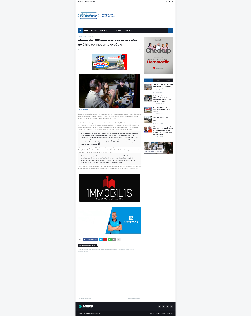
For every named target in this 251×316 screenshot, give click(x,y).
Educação (91, 36)
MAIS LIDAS (148, 80)
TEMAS (168, 80)
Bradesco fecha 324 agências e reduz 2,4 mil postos (161, 109)
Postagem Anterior (85, 299)
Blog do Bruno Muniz (94, 313)
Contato (170, 313)
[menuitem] (80, 30)
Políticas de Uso (90, 1)
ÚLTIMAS (158, 80)
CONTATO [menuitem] (128, 30)
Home (152, 313)
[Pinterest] (105, 239)
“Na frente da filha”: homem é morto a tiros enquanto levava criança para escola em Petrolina (163, 87)
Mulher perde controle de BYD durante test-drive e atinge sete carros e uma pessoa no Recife (162, 98)
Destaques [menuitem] (116, 30)
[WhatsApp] (110, 239)
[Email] (114, 239)
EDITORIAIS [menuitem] (104, 30)
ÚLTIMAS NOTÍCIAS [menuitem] (90, 30)
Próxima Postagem (134, 299)
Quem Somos (160, 313)
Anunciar (81, 1)
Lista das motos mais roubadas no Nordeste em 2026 (162, 119)
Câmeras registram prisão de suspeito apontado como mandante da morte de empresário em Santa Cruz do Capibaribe (163, 130)
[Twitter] (101, 239)
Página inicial (82, 36)
